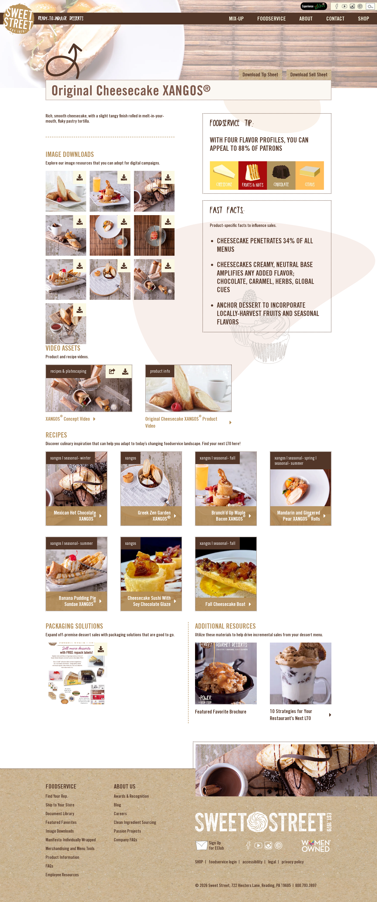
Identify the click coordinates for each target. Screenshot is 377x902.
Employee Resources (62, 874)
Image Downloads (60, 831)
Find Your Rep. (57, 796)
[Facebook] (337, 6)
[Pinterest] (360, 6)
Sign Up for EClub (216, 845)
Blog (117, 805)
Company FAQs (125, 839)
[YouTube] (344, 6)
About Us (124, 786)
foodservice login (223, 861)
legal (272, 861)
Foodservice (61, 786)
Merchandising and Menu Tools (70, 848)
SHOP (199, 861)
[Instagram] (352, 6)
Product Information (62, 857)
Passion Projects (127, 831)
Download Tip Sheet (260, 74)
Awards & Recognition (131, 796)
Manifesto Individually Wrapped (71, 839)
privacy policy (293, 861)
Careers (120, 813)
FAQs (49, 866)
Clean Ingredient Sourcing (135, 822)
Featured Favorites (61, 822)
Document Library (60, 813)
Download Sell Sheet (308, 74)
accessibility (252, 861)
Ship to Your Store (60, 805)
